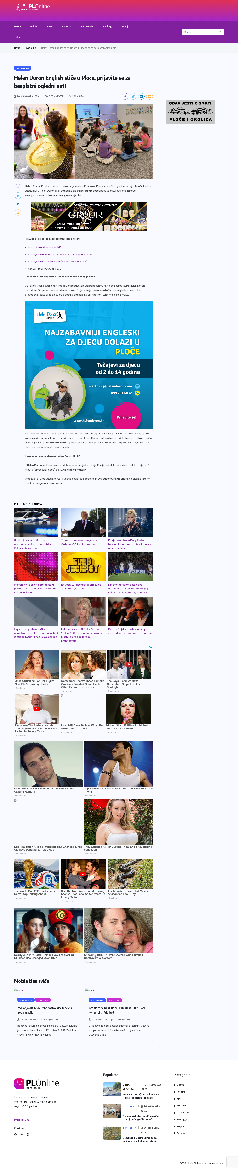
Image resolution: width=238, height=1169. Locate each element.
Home (17, 47)
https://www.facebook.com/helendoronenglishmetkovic (60, 254)
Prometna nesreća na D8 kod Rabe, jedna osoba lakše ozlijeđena (141, 1096)
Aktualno (31, 47)
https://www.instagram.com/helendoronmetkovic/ (57, 261)
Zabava (18, 37)
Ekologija (108, 26)
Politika (33, 26)
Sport (50, 26)
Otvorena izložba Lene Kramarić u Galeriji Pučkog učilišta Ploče (141, 1118)
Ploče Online (28, 1019)
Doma (17, 26)
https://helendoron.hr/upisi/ (44, 247)
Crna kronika (87, 26)
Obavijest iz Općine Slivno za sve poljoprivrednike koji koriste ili (140, 1139)
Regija (125, 26)
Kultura (66, 26)
